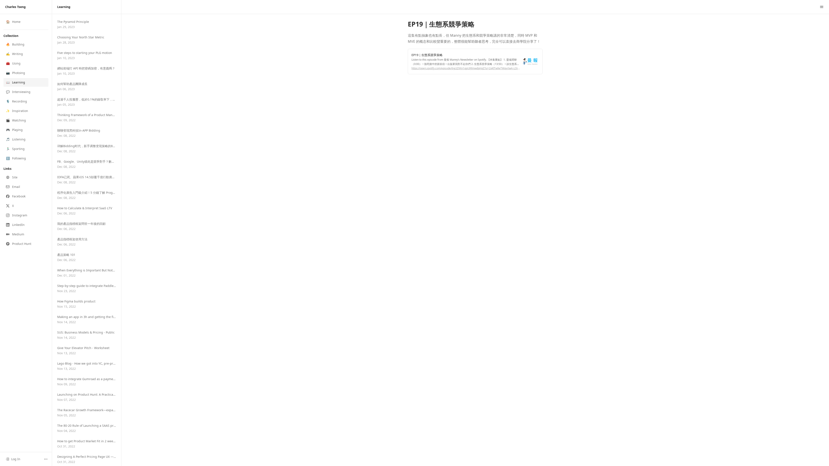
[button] (25, 44)
